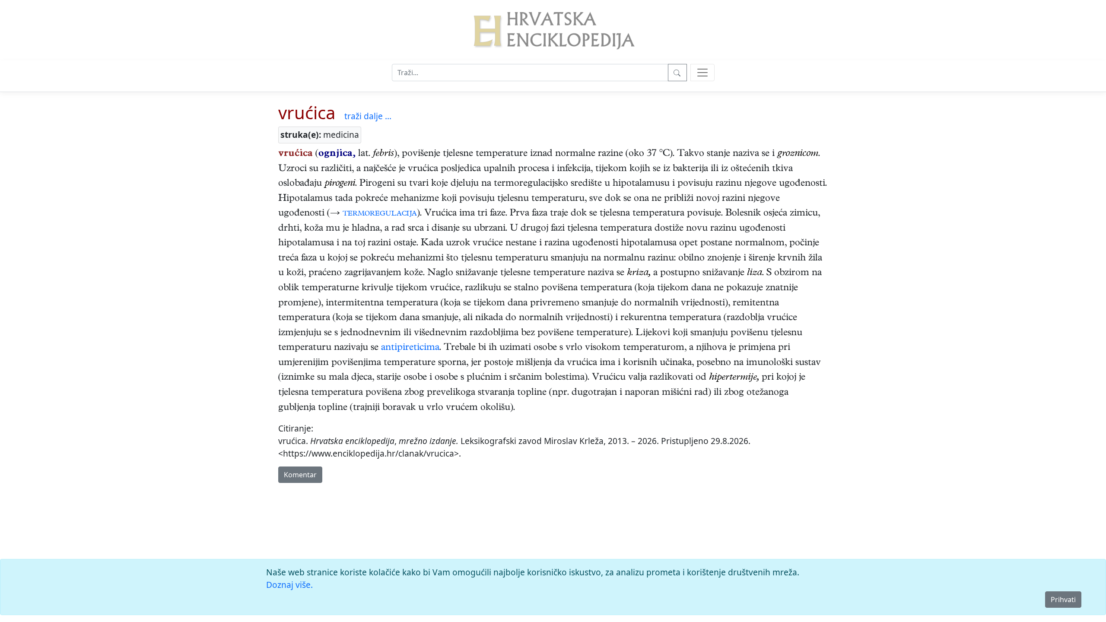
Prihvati (1063, 599)
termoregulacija (380, 214)
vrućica (306, 112)
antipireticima (410, 348)
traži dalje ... (367, 116)
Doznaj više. (289, 584)
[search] (702, 72)
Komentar (300, 474)
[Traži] (677, 72)
